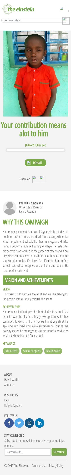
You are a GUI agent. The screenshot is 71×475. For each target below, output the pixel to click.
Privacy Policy (56, 465)
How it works (11, 379)
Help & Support (12, 405)
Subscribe (59, 452)
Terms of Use (39, 465)
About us (9, 384)
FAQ (6, 400)
